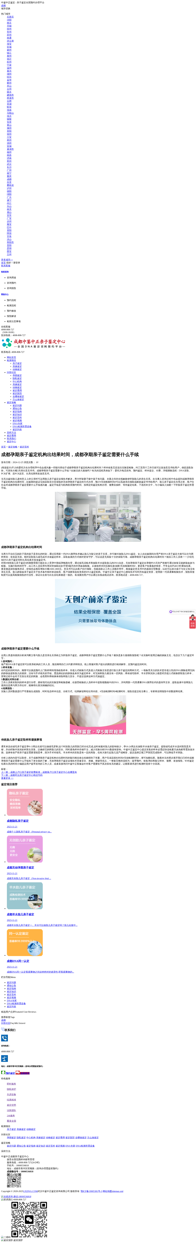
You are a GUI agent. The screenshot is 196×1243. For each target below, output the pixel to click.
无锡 (9, 26)
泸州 (9, 188)
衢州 (9, 83)
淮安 (9, 44)
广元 (9, 197)
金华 (9, 80)
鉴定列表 (17, 429)
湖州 (9, 74)
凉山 (9, 239)
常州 (9, 32)
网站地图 (107, 1191)
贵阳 (9, 245)
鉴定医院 (17, 393)
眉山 (9, 212)
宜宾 (9, 215)
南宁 (9, 173)
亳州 (9, 140)
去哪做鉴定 (18, 396)
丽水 (9, 92)
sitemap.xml (117, 1191)
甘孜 (9, 236)
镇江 (9, 53)
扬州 (9, 50)
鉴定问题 (17, 405)
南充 (9, 209)
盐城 (9, 47)
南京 (9, 23)
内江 (9, 203)
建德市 (10, 95)
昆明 (9, 248)
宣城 (9, 146)
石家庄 (10, 17)
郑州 (9, 161)
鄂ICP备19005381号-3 (91, 1191)
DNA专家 (17, 423)
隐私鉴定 (17, 378)
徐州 (9, 29)
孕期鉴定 (17, 375)
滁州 (9, 128)
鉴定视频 (17, 420)
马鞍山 (10, 113)
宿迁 (9, 59)
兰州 (9, 254)
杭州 (9, 62)
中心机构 (17, 381)
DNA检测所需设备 (22, 426)
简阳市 (10, 242)
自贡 (9, 182)
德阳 (9, 191)
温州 (9, 68)
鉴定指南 (17, 411)
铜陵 (9, 119)
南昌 (9, 155)
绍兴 (9, 77)
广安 (9, 218)
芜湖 (9, 104)
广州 (9, 170)
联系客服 (5, 265)
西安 (9, 251)
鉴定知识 (17, 414)
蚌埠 (9, 107)
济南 (9, 158)
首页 (3, 262)
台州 (9, 89)
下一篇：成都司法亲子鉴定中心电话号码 (21, 775)
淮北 (9, 116)
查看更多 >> (7, 778)
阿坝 (9, 233)
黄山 (9, 125)
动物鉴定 (17, 369)
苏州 (9, 35)
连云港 (10, 41)
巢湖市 (10, 149)
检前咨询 (5, 272)
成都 (3, 5)
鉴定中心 (11, 441)
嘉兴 (9, 71)
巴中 (9, 227)
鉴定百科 (17, 417)
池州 (9, 143)
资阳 (9, 230)
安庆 (9, 122)
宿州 (9, 134)
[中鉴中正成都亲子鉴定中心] (33, 347)
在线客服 (5, 326)
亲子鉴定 (17, 363)
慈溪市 (10, 98)
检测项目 (11, 360)
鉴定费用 (17, 390)
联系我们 (11, 438)
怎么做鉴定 (18, 399)
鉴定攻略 (11, 402)
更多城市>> (7, 259)
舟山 (9, 86)
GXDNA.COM (30, 1191)
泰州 (9, 56)
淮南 (9, 110)
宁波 (9, 65)
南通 (9, 38)
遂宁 (9, 200)
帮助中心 (5, 294)
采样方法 (11, 432)
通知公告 (17, 408)
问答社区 (11, 372)
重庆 (9, 176)
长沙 (9, 167)
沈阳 (9, 20)
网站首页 (11, 357)
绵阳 (9, 194)
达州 (9, 221)
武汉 (9, 164)
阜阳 (9, 131)
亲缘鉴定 (17, 366)
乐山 (9, 206)
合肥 (9, 101)
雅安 (9, 224)
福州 (9, 152)
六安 (9, 137)
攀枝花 (10, 185)
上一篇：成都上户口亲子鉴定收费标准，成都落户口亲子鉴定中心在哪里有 (39, 772)
